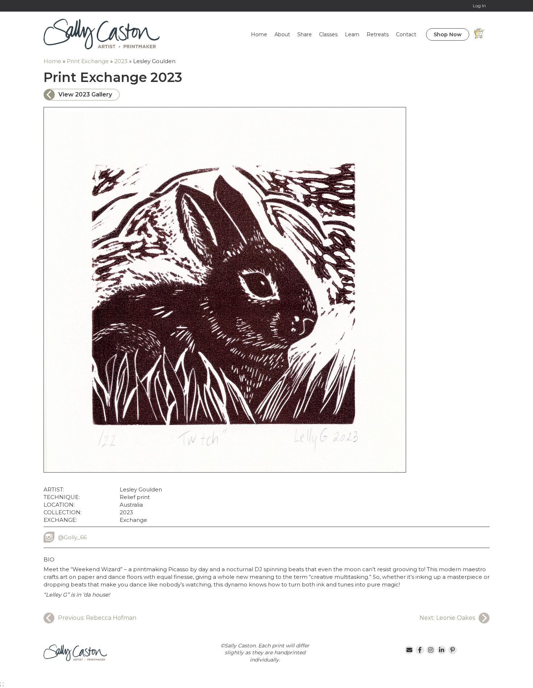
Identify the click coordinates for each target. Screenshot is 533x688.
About (282, 34)
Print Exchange (88, 61)
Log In (479, 5)
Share (304, 34)
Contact (406, 34)
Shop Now (448, 34)
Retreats (378, 34)
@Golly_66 (72, 537)
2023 (121, 61)
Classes (328, 34)
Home (259, 34)
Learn (352, 34)
